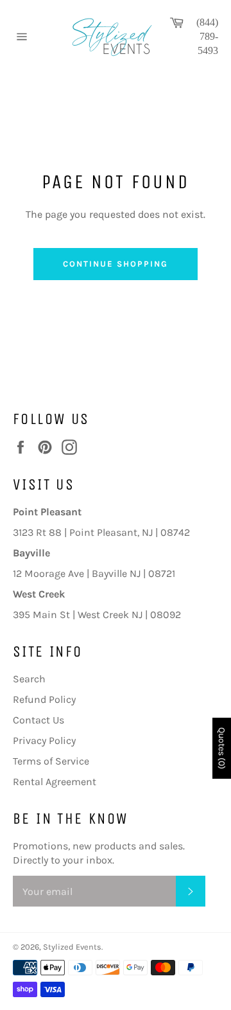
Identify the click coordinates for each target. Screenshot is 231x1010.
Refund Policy (44, 699)
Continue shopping (115, 264)
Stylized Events (72, 947)
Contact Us (38, 720)
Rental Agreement (54, 781)
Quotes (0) (221, 748)
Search (29, 679)
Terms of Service (51, 761)
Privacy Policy (44, 740)
